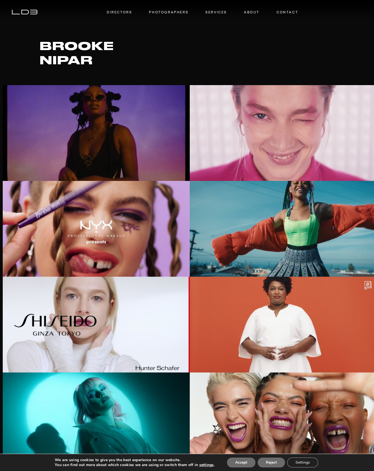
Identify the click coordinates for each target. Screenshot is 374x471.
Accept (241, 462)
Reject (271, 462)
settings (206, 465)
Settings (302, 462)
